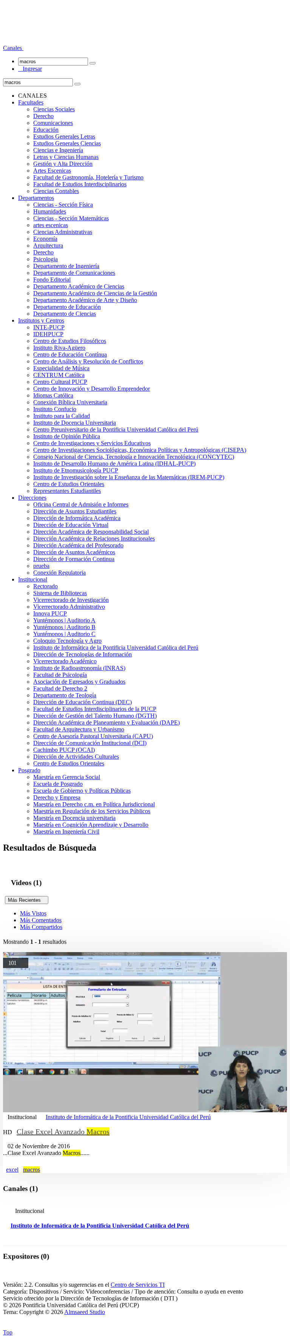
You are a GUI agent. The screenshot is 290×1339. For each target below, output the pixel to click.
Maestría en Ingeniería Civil (66, 831)
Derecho (43, 116)
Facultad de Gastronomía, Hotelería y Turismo (88, 177)
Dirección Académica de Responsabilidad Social (91, 531)
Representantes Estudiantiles (67, 491)
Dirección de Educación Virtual (70, 525)
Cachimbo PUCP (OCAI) (64, 750)
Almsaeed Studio (84, 1312)
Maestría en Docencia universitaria (74, 818)
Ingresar (30, 68)
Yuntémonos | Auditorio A (64, 620)
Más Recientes (26, 900)
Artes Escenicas (52, 170)
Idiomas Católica (53, 395)
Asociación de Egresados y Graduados (79, 681)
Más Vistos (33, 913)
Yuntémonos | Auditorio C (64, 634)
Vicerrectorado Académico (65, 661)
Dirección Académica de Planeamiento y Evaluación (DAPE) (106, 722)
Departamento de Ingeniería (66, 266)
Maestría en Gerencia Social (66, 777)
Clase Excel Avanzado (63, 1131)
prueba (41, 566)
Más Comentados (41, 920)
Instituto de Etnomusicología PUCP (75, 470)
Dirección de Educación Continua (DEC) (82, 702)
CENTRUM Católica (59, 375)
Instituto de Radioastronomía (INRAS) (79, 668)
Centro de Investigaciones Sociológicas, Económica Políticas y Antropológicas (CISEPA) (139, 450)
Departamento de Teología (64, 695)
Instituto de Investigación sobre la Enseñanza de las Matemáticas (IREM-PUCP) (128, 477)
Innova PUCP (50, 613)
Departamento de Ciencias (64, 313)
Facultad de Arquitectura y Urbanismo (78, 729)
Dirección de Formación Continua (73, 559)
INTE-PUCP (49, 327)
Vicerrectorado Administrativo (69, 606)
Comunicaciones (53, 123)
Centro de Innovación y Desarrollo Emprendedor (91, 388)
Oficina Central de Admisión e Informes (80, 504)
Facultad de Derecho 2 (60, 688)
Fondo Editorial (52, 279)
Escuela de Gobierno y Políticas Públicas (82, 790)
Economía (45, 238)
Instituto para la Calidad (61, 416)
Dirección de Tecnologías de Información (82, 654)
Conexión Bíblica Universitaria (70, 402)
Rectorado (45, 586)
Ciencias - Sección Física (63, 204)
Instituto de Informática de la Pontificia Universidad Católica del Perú (115, 647)
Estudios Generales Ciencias (67, 143)
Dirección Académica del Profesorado (78, 545)
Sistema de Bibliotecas (60, 593)
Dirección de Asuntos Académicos (74, 552)
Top (7, 1332)
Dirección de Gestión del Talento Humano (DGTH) (95, 715)
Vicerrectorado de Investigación (71, 600)
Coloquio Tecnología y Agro (67, 641)
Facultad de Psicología (60, 675)
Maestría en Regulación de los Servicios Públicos (91, 811)
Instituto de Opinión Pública (66, 436)
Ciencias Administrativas (62, 232)
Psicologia (45, 259)
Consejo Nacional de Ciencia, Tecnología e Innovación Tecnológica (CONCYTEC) (133, 457)
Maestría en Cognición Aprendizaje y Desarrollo (90, 824)
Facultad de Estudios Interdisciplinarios (79, 184)
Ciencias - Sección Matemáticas (71, 218)
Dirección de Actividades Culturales (76, 756)
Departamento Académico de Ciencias (78, 286)
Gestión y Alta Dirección (63, 164)
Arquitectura (48, 245)
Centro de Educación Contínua (70, 354)
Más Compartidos (41, 927)
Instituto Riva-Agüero (59, 347)
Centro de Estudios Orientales (68, 484)
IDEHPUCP (48, 334)
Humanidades (49, 211)
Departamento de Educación (67, 307)
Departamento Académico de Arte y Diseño (85, 300)
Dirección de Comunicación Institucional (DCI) (90, 743)
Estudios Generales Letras (64, 136)
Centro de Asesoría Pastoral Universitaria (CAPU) (93, 736)
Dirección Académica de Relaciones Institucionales (94, 538)
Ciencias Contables (56, 191)
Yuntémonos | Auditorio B (64, 627)
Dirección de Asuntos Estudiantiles (74, 511)
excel (12, 1169)
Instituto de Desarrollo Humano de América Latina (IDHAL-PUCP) (114, 463)
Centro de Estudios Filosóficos (69, 341)
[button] (13, 48)
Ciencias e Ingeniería (58, 150)
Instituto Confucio (54, 409)
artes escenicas (50, 225)
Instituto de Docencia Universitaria (74, 422)
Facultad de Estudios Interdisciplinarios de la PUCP (94, 709)
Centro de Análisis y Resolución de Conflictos (88, 361)
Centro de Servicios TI (138, 1284)
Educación (46, 129)
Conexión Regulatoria (59, 572)
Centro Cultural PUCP (60, 382)
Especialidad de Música (61, 368)
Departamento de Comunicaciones (74, 273)
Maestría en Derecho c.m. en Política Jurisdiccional (94, 804)
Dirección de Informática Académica (76, 518)
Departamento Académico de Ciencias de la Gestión (95, 293)
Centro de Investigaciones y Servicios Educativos (92, 443)
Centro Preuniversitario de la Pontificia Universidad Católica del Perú (115, 429)
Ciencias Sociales (54, 109)
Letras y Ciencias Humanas (66, 157)
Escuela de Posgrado (58, 784)
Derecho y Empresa (56, 797)
